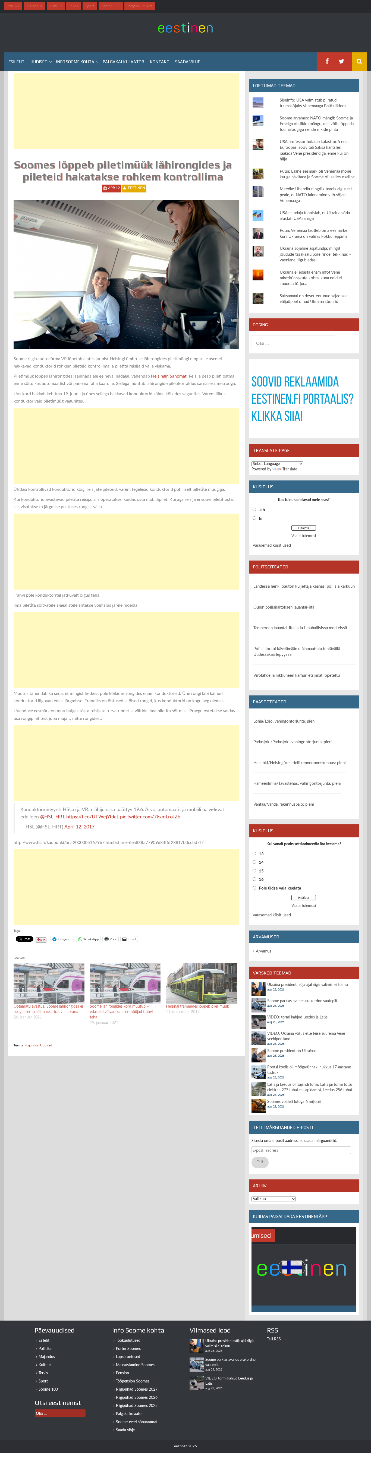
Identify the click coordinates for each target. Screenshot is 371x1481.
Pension (122, 1373)
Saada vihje (187, 61)
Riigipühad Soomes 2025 (137, 1406)
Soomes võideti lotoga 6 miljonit (294, 1102)
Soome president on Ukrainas (291, 1051)
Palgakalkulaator (123, 61)
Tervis (43, 1373)
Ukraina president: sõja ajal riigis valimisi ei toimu (307, 985)
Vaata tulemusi (303, 536)
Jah (262, 510)
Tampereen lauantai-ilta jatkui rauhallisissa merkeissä (300, 628)
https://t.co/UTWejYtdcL (92, 817)
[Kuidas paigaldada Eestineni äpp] (303, 1269)
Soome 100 (48, 1389)
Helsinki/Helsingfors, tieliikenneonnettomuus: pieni (299, 763)
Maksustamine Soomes (135, 1365)
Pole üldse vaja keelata (280, 888)
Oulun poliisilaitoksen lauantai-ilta (283, 607)
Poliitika (45, 1349)
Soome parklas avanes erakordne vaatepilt (302, 1001)
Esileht (16, 61)
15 (261, 871)
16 (261, 880)
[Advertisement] (126, 111)
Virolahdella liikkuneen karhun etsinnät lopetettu (296, 675)
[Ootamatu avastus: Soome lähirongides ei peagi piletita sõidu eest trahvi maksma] (49, 983)
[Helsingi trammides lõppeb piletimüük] (201, 983)
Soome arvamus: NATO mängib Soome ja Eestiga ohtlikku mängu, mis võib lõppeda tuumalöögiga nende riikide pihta (317, 124)
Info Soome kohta (75, 61)
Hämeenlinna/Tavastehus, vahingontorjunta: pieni (297, 783)
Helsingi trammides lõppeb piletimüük (197, 1006)
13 (261, 854)
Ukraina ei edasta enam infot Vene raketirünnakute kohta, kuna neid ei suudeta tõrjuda (311, 278)
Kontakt (159, 61)
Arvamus (263, 951)
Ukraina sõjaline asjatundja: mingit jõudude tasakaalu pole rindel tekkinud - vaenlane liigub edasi (315, 254)
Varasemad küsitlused (272, 545)
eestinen (136, 188)
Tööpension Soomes (132, 1381)
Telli (260, 1162)
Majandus (31, 1045)
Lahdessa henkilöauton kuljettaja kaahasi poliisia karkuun (304, 586)
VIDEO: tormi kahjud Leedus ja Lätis (297, 1017)
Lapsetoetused (128, 1357)
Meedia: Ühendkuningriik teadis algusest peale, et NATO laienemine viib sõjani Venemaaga (316, 195)
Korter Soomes (128, 1349)
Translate (289, 469)
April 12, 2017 (79, 827)
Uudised (39, 61)
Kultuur (45, 1365)
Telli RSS (274, 1339)
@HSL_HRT (52, 817)
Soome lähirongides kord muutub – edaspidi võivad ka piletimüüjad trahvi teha (121, 1012)
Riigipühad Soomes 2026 (137, 1398)
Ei (260, 519)
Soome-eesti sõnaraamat (137, 1422)
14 (261, 862)
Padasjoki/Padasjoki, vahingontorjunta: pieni (292, 742)
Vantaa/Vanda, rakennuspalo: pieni (283, 804)
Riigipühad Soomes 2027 (137, 1389)
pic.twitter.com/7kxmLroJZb (150, 817)
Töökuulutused (128, 1341)
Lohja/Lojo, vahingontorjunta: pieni (284, 721)
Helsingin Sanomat (169, 376)
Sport (43, 1381)
